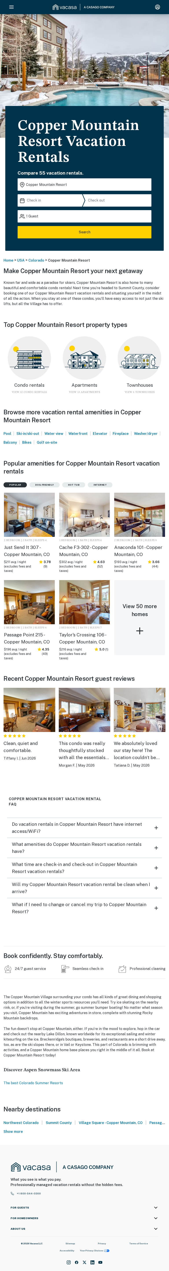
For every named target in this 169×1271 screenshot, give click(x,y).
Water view (53, 434)
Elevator (100, 434)
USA (21, 260)
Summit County (59, 1123)
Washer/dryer (146, 434)
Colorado (36, 260)
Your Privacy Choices (91, 1250)
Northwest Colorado (21, 1123)
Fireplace (121, 434)
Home (8, 260)
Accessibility (67, 1250)
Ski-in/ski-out (28, 434)
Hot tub (74, 484)
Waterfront (78, 434)
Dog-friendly (44, 484)
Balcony (10, 442)
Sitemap (70, 1243)
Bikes (26, 442)
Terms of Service (138, 1243)
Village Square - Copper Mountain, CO (111, 1123)
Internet (100, 484)
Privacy (102, 1243)
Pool (7, 434)
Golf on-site (47, 442)
